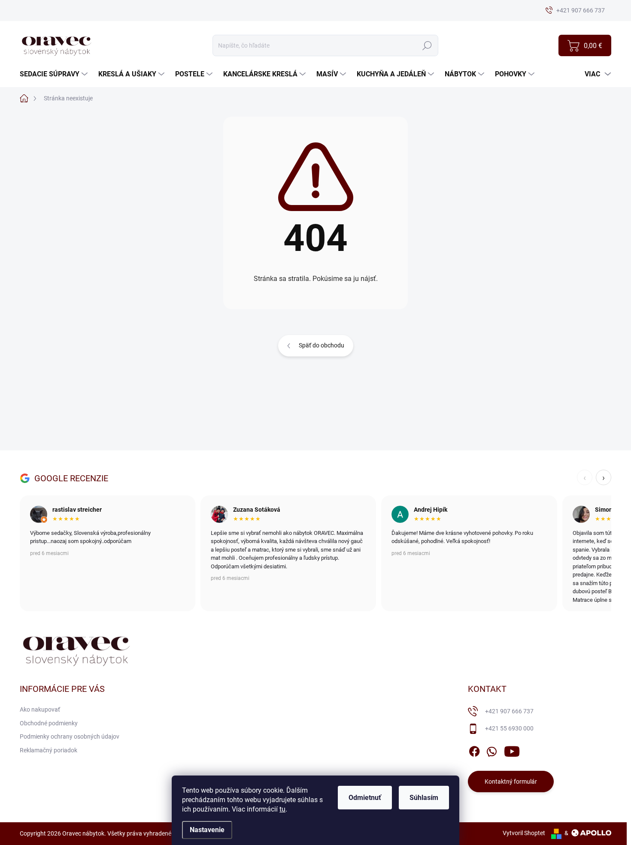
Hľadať (427, 45)
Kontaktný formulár (511, 781)
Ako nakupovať (40, 709)
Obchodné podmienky (49, 723)
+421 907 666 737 (509, 711)
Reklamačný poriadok (48, 750)
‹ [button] (584, 477)
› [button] (603, 477)
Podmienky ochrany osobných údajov (69, 736)
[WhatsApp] (491, 749)
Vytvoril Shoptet (524, 833)
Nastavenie (207, 830)
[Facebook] (474, 749)
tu (282, 809)
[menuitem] (55, 74)
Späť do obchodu (321, 345)
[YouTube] (512, 749)
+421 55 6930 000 (509, 728)
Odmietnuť (365, 798)
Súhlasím (424, 798)
